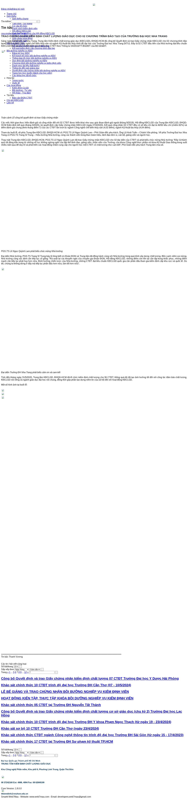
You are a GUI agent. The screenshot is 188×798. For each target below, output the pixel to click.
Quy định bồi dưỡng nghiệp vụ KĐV (29, 60)
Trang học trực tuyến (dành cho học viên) (32, 73)
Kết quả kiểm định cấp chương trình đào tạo (33, 48)
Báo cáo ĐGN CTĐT (22, 98)
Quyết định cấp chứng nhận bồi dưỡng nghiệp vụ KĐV (39, 70)
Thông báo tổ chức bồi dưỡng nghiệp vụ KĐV (34, 58)
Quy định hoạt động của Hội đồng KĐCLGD (33, 33)
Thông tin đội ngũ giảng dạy (25, 68)
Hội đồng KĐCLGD (21, 31)
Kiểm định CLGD (20, 88)
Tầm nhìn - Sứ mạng (22, 23)
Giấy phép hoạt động (22, 38)
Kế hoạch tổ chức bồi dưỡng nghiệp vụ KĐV (34, 56)
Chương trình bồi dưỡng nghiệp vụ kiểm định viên (36, 63)
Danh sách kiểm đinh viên (24, 28)
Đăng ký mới (18, 9)
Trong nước (18, 80)
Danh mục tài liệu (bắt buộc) (25, 65)
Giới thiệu (11, 16)
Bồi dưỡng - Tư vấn (22, 90)
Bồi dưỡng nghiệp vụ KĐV (20, 51)
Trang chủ (11, 14)
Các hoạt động (14, 85)
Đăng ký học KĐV (21, 53)
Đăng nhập (6, 9)
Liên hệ (10, 103)
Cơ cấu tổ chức (19, 26)
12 (25, 672)
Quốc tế (16, 83)
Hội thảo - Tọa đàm (21, 93)
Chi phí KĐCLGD (15, 100)
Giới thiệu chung (20, 18)
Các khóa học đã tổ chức (24, 75)
